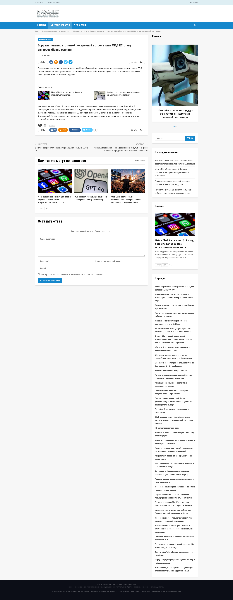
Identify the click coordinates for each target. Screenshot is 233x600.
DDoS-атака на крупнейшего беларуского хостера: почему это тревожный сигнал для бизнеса (174, 420)
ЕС (45, 125)
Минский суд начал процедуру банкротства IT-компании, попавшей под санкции (175, 113)
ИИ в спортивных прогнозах (167, 428)
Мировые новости (60, 25)
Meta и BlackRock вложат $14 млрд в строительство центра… (66, 93)
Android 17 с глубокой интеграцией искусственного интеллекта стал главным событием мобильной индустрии (173, 339)
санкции (52, 125)
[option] (175, 84)
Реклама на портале (53, 2)
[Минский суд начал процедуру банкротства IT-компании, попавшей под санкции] (175, 83)
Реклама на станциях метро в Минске (171, 370)
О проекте (39, 2)
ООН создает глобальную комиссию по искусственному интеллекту (123, 93)
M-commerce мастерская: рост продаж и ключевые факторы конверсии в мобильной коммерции (174, 528)
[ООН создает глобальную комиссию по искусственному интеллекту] (99, 95)
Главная (41, 25)
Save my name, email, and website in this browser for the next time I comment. (72, 274)
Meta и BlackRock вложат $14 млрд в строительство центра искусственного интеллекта (172, 172)
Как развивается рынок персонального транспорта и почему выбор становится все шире (174, 297)
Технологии (80, 25)
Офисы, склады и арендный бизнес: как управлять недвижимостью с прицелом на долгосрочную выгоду (173, 401)
